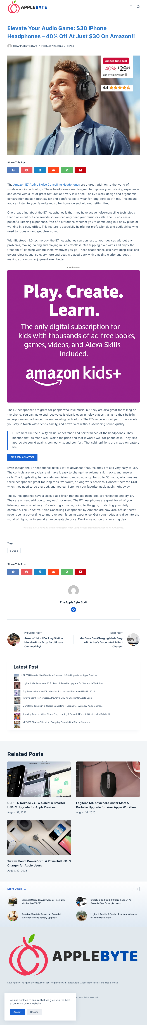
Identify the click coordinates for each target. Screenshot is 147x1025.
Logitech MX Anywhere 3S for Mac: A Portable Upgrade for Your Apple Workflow (63, 683)
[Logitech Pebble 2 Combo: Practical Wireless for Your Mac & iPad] (81, 916)
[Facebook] (13, 170)
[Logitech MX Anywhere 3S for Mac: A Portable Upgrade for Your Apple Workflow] (108, 779)
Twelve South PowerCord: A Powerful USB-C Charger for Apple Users (57, 697)
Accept (17, 1011)
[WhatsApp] (67, 170)
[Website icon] (73, 609)
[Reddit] (53, 170)
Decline (34, 1011)
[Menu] (131, 6)
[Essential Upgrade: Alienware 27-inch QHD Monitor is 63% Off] (12, 901)
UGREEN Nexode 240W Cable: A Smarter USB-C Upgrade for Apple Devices (59, 675)
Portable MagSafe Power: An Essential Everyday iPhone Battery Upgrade (41, 916)
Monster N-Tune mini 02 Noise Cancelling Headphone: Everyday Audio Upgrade (63, 706)
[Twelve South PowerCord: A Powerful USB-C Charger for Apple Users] (39, 837)
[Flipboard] (80, 170)
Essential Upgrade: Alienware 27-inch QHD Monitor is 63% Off (43, 902)
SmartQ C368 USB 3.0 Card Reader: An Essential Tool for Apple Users (111, 902)
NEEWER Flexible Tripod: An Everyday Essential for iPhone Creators (56, 722)
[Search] (138, 6)
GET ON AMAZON (22, 457)
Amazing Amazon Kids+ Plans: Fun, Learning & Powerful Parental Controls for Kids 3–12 (66, 714)
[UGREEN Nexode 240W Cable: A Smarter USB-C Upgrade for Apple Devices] (39, 779)
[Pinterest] (26, 170)
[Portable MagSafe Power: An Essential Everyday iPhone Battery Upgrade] (12, 916)
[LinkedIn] (40, 170)
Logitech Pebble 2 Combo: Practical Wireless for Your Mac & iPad (114, 916)
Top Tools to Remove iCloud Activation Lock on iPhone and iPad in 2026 (59, 691)
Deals (70, 46)
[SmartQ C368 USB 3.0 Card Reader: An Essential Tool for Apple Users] (81, 901)
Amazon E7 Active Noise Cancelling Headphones (46, 184)
